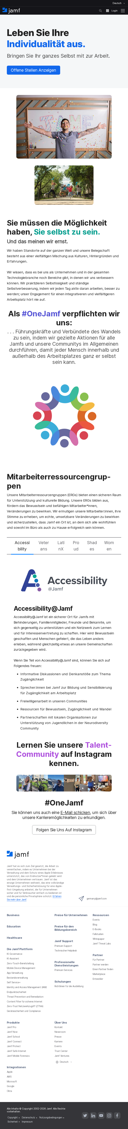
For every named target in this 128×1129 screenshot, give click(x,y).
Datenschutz (28, 1117)
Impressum (27, 1121)
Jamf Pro (11, 1027)
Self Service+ (13, 982)
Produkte (13, 1022)
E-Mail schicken (75, 812)
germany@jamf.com (97, 898)
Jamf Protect (14, 1046)
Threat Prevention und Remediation (25, 996)
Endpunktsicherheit (16, 992)
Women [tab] (109, 545)
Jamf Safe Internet (16, 1051)
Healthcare (14, 937)
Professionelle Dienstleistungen (66, 963)
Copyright (13, 1117)
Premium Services (63, 970)
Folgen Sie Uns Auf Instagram (64, 829)
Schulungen (62, 981)
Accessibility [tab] (22, 545)
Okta (9, 1091)
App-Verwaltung (15, 973)
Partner (98, 955)
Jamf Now (12, 1032)
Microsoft (12, 1081)
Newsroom (60, 1032)
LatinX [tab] (61, 545)
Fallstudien (98, 934)
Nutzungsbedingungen (50, 1117)
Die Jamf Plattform (19, 949)
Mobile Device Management (21, 968)
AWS (9, 1076)
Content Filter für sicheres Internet (24, 1001)
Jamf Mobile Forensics (18, 1056)
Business (13, 915)
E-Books (97, 929)
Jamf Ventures (61, 1056)
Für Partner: (99, 959)
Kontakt (58, 1027)
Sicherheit (13, 1121)
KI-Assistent (13, 958)
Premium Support (63, 946)
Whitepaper (98, 939)
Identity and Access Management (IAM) (27, 987)
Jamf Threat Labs (102, 943)
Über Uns (60, 1022)
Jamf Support (63, 941)
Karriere (58, 1041)
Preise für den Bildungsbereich (65, 928)
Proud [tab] (76, 545)
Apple (9, 1072)
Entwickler (98, 979)
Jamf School (13, 1036)
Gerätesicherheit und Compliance (24, 1011)
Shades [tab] (92, 545)
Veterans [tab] (43, 545)
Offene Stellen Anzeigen (33, 70)
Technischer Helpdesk (65, 950)
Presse (57, 1036)
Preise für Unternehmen (71, 915)
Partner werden (100, 964)
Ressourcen (101, 915)
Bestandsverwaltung (17, 977)
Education (14, 926)
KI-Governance (14, 954)
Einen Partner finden (103, 969)
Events (96, 919)
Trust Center (61, 1051)
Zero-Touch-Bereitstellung (20, 963)
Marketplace (99, 974)
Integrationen (16, 1067)
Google (10, 1086)
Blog (95, 924)
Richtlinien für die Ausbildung (69, 986)
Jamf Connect (14, 1041)
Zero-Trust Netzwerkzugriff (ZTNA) (25, 1006)
